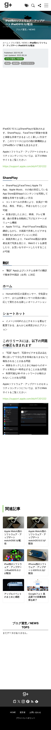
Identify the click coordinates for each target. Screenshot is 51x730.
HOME (13, 712)
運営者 (22, 712)
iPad (8, 63)
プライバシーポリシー (25, 718)
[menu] (46, 5)
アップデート (27, 63)
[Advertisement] (25, 97)
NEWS (15, 63)
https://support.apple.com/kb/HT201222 (24, 166)
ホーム (5, 43)
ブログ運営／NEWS (19, 43)
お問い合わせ (35, 712)
